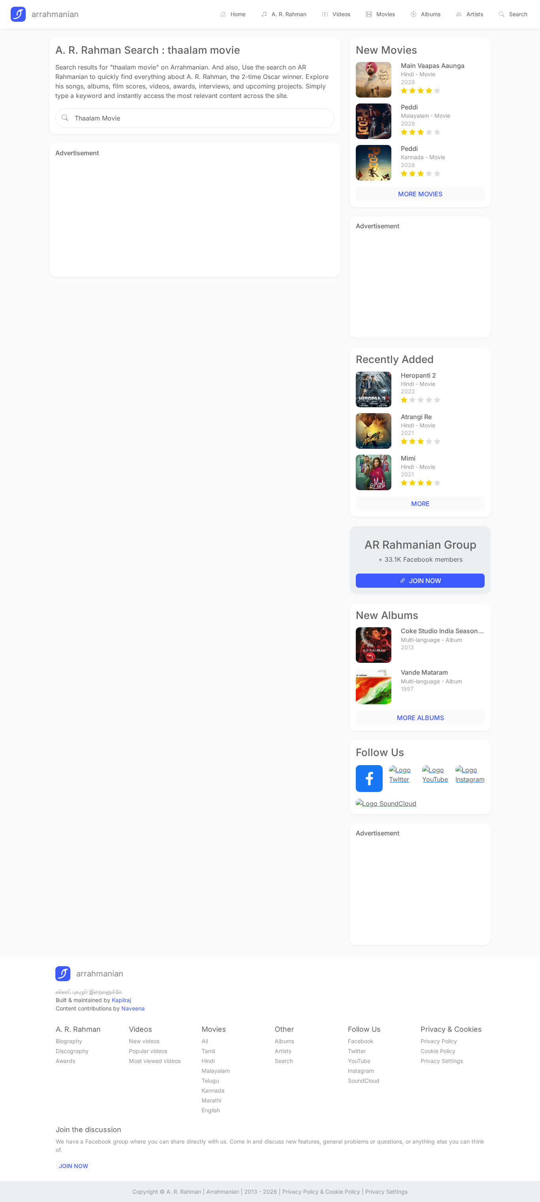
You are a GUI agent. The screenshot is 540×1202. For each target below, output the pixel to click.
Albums (430, 14)
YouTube (359, 1060)
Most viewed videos (155, 1060)
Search (518, 14)
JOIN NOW (425, 581)
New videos (144, 1041)
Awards (65, 1060)
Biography (69, 1041)
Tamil (208, 1051)
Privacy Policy (439, 1041)
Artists (474, 14)
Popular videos (148, 1051)
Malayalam (216, 1070)
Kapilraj (121, 1000)
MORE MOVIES (420, 194)
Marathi (211, 1100)
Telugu (210, 1080)
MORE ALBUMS (420, 718)
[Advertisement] (194, 215)
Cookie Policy (438, 1051)
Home (237, 14)
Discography (72, 1051)
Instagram (361, 1070)
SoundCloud (364, 1080)
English (211, 1110)
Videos (341, 14)
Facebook (361, 1041)
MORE (420, 504)
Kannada (213, 1090)
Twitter (357, 1051)
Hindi (208, 1060)
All (205, 1041)
